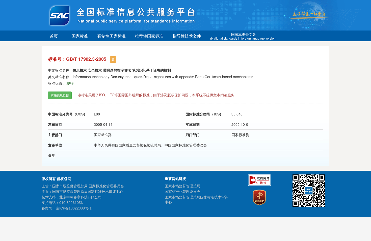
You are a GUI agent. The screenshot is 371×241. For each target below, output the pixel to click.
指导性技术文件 (187, 36)
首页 (54, 36)
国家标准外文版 (243, 36)
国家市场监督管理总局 (182, 186)
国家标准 (80, 36)
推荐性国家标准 (149, 36)
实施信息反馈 (60, 95)
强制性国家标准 (111, 36)
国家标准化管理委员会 (182, 192)
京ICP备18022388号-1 (74, 208)
